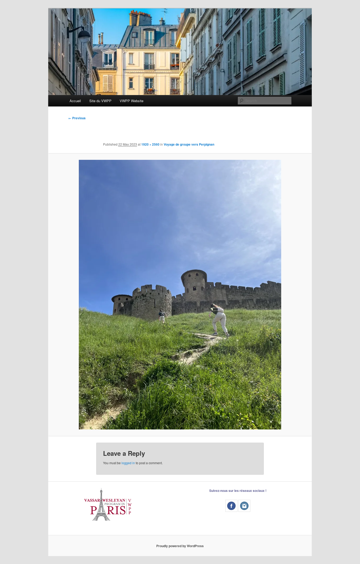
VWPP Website (131, 100)
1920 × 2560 (150, 144)
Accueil (75, 100)
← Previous (77, 118)
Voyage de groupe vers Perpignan (189, 144)
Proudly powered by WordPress (180, 545)
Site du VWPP (100, 100)
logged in (128, 463)
